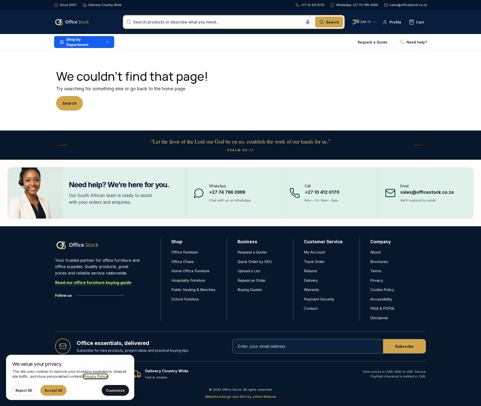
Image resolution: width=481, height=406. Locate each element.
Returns (310, 270)
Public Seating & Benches (193, 289)
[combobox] (215, 22)
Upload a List (248, 270)
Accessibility (381, 299)
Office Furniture (184, 252)
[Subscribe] (404, 346)
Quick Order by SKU (254, 261)
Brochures (379, 261)
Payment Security (319, 299)
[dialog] (70, 377)
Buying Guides (249, 289)
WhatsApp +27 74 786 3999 (357, 5)
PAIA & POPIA (382, 308)
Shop (176, 241)
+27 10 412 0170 (312, 5)
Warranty (311, 289)
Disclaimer (379, 318)
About (375, 252)
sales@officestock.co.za (408, 5)
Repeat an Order (251, 280)
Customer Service (323, 241)
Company (380, 241)
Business (247, 241)
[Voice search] (307, 22)
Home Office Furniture (190, 270)
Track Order (314, 261)
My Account (314, 252)
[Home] (79, 22)
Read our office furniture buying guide (93, 282)
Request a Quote (372, 42)
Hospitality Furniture (188, 280)
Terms (375, 270)
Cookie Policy (382, 289)
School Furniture (185, 299)
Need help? (417, 42)
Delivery (311, 280)
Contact (311, 308)
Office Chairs (182, 261)
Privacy (376, 280)
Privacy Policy (95, 376)
